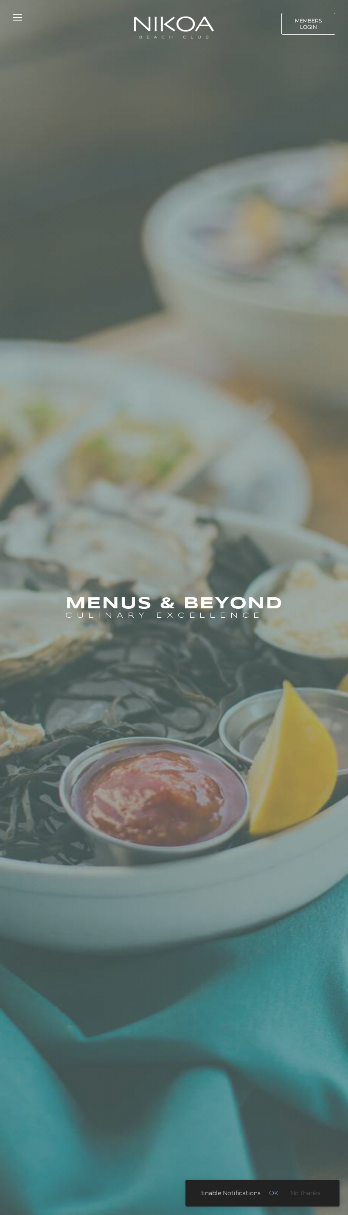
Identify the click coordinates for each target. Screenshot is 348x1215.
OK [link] (273, 1193)
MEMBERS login (308, 23)
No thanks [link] (305, 1193)
